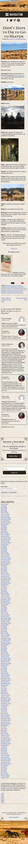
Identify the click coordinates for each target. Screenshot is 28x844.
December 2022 (6, 578)
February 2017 (5, 695)
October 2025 (5, 521)
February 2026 (5, 514)
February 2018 (5, 675)
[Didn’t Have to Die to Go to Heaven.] (14, 50)
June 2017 (4, 688)
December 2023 (6, 558)
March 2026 (4, 512)
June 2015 (4, 728)
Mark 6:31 (14, 248)
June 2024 (4, 547)
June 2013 (4, 769)
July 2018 (4, 666)
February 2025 (5, 534)
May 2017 (4, 690)
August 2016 (5, 705)
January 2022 (5, 596)
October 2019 (5, 641)
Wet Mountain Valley (18, 293)
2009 (2, 800)
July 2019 (4, 646)
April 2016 (4, 712)
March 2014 (4, 753)
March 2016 (4, 713)
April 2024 (4, 551)
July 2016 (4, 707)
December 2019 (6, 638)
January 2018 (5, 676)
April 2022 (4, 591)
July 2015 (4, 727)
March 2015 (4, 733)
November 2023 (6, 559)
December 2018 (6, 658)
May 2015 (4, 730)
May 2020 (4, 630)
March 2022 (4, 593)
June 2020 (4, 628)
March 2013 (4, 774)
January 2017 (5, 697)
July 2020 (4, 626)
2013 (2, 793)
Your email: (4, 486)
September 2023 (6, 563)
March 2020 (4, 633)
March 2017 (4, 693)
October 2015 (5, 722)
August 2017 (5, 685)
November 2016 (6, 700)
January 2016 (5, 717)
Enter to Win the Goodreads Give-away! (6, 299)
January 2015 (5, 737)
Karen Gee (5, 396)
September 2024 (6, 542)
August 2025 (5, 524)
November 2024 (6, 539)
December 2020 (6, 618)
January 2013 (5, 777)
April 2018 (4, 671)
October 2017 (5, 681)
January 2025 (5, 536)
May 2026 (4, 509)
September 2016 (6, 703)
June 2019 (4, 648)
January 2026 (5, 516)
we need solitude (18, 291)
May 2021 (4, 609)
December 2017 (6, 678)
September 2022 (6, 583)
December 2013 (6, 759)
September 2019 (6, 643)
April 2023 (4, 571)
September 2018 (6, 663)
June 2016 (4, 708)
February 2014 (5, 755)
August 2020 (5, 625)
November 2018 (6, 660)
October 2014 (5, 742)
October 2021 (5, 601)
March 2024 (4, 553)
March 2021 (4, 613)
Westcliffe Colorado (6, 293)
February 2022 (5, 594)
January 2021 (5, 616)
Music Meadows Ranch (17, 288)
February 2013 (5, 775)
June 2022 (4, 588)
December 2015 (6, 718)
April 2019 (4, 651)
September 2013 (6, 764)
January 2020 (5, 636)
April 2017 (4, 692)
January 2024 (5, 556)
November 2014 (6, 740)
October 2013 (5, 762)
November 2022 (6, 579)
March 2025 (4, 532)
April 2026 (4, 511)
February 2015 (5, 735)
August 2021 (5, 604)
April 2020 (4, 631)
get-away (7, 288)
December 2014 (6, 738)
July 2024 (4, 546)
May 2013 (4, 770)
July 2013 (4, 767)
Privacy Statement (14, 817)
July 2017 (4, 686)
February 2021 (5, 615)
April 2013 (4, 772)
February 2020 (5, 635)
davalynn (23, 39)
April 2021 (4, 611)
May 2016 (4, 710)
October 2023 (5, 561)
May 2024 (4, 549)
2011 (2, 797)
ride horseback (20, 290)
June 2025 (4, 527)
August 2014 (5, 745)
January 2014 (5, 757)
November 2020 (6, 619)
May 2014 (4, 750)
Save (22, 283)
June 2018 (4, 668)
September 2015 (6, 723)
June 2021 (4, 608)
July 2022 (4, 586)
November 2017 (6, 680)
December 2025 (6, 517)
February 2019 (5, 655)
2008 (2, 802)
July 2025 (4, 526)
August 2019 (5, 645)
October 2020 (5, 621)
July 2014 (4, 747)
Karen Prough (6, 318)
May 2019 (4, 650)
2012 (2, 795)
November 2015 (6, 720)
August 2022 (5, 584)
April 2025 (4, 531)
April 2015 (4, 732)
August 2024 (5, 544)
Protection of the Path (21, 299)
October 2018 (5, 661)
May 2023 (4, 569)
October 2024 (5, 541)
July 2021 (4, 606)
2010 (2, 798)
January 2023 (5, 576)
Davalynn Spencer (5, 287)
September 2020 (6, 623)
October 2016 (5, 702)
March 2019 (4, 653)
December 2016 (6, 698)
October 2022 (5, 581)
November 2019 (6, 640)
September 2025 (6, 522)
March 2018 (4, 673)
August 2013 (5, 765)
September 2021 (6, 603)
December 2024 (6, 537)
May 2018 (4, 670)
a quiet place (19, 285)
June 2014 (4, 748)
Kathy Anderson (7, 344)
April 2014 (4, 752)
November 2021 (6, 599)
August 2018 (5, 665)
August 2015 (5, 725)
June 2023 (4, 568)
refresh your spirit (11, 290)
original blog (9, 788)
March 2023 (4, 573)
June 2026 (4, 507)
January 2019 (5, 656)
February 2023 (5, 574)
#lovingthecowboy (10, 285)
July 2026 (4, 506)
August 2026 (5, 504)
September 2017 (6, 683)
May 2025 (4, 529)
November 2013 (6, 760)
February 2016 (5, 715)
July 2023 (4, 566)
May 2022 (4, 589)
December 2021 (6, 598)
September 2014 (6, 743)
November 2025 (6, 519)
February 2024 (5, 554)
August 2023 (5, 564)
